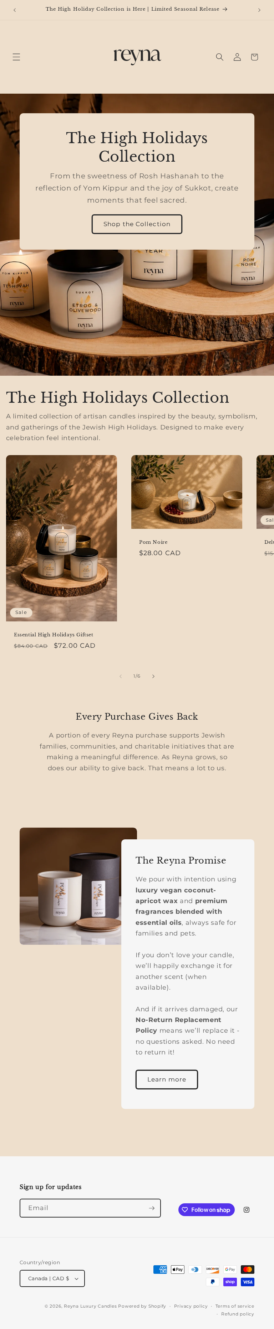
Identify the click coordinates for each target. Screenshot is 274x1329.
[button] (16, 57)
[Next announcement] (259, 10)
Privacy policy (191, 1306)
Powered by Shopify (142, 1306)
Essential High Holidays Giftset (53, 635)
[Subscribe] (151, 1208)
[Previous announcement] (14, 10)
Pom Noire (153, 542)
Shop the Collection (137, 224)
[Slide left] (120, 676)
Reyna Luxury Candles (90, 1306)
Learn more (166, 1079)
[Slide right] (153, 676)
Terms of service (234, 1306)
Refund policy (237, 1314)
